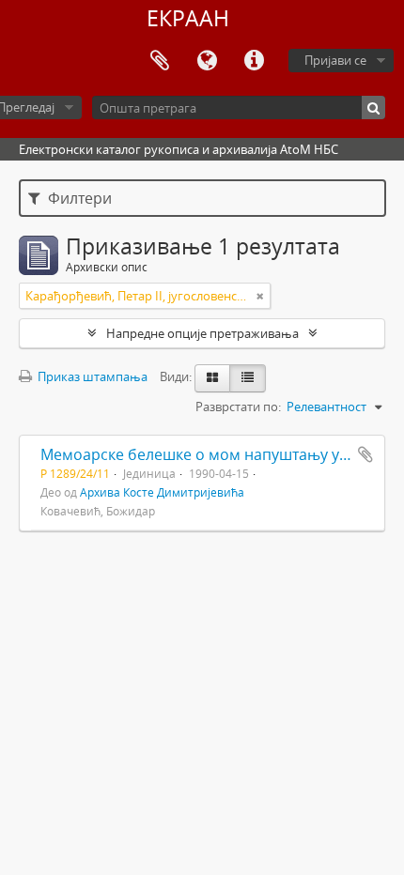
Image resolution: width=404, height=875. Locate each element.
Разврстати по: (238, 406)
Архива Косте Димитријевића (162, 491)
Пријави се (335, 60)
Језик (206, 61)
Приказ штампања (91, 376)
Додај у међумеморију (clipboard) (365, 454)
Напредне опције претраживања (202, 333)
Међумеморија (159, 61)
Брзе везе (253, 61)
